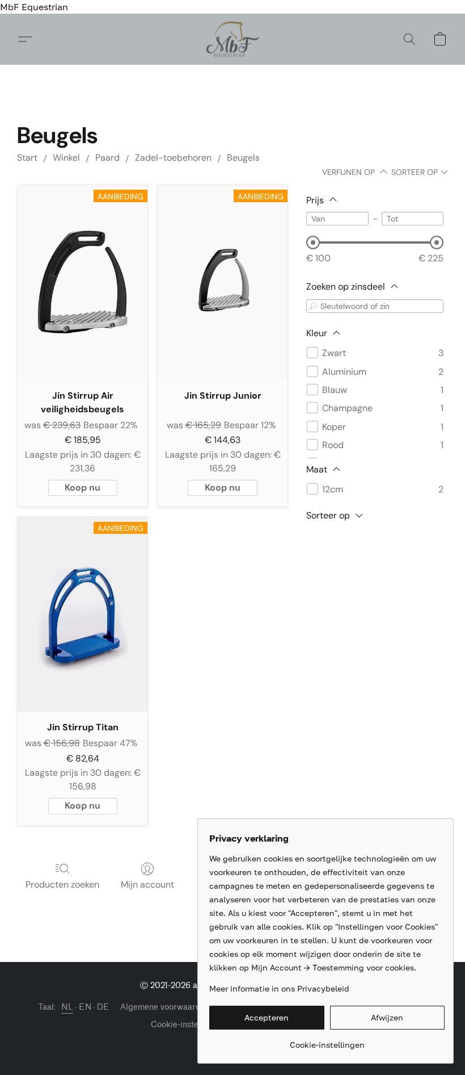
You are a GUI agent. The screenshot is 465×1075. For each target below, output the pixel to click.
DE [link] (103, 1007)
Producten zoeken (62, 884)
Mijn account (147, 884)
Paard (107, 158)
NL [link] (67, 1007)
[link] (327, 1041)
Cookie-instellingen (187, 1025)
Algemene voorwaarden (165, 1007)
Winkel (66, 158)
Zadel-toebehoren (173, 158)
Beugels (243, 158)
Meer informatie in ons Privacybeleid (279, 988)
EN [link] (85, 1007)
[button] (232, 39)
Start (27, 158)
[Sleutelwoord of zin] (313, 306)
